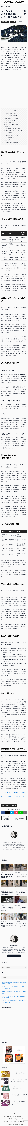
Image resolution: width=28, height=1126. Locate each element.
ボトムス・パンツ (16, 1118)
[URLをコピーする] (25, 812)
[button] (3, 812)
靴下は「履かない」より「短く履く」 (14, 130)
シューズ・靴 (12, 21)
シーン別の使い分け (9, 133)
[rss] (15, 1113)
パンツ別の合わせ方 (9, 120)
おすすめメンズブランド (19, 1116)
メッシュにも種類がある (10, 116)
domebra (14, 840)
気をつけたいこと (9, 140)
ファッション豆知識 (8, 1118)
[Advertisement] (14, 89)
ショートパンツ (10, 122)
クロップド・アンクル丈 (12, 124)
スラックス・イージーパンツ (13, 128)
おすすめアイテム (5, 21)
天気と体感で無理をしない (11, 135)
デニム (8, 126)
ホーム (5, 1116)
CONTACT (16, 1121)
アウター (12, 1119)
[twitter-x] (14, 852)
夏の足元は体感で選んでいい (11, 113)
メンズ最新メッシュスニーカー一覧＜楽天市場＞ (13, 792)
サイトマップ (21, 1121)
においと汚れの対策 (9, 137)
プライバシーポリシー (8, 1121)
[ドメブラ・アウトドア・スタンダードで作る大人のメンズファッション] (14, 2)
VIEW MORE (14, 956)
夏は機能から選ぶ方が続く (11, 142)
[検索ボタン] (26, 2)
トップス (22, 1118)
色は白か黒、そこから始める (11, 118)
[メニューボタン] (1, 2)
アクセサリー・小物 (19, 1119)
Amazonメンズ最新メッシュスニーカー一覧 (12, 797)
